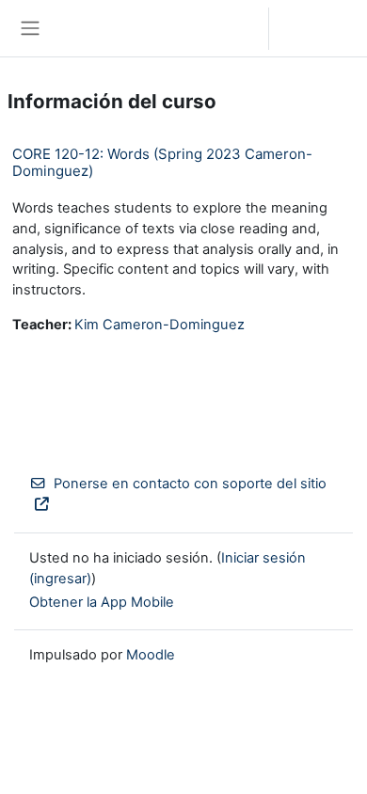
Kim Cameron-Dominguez (159, 324)
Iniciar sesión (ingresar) (322, 28)
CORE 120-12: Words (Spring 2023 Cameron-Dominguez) (162, 162)
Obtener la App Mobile (101, 602)
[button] (235, 28)
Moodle (150, 654)
